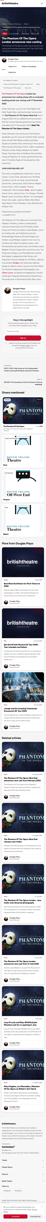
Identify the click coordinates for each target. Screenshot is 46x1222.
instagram (7, 1191)
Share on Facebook (29, 67)
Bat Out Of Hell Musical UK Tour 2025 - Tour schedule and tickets (21, 645)
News (26, 24)
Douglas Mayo (19, 288)
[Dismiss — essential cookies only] (42, 1206)
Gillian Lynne (7, 273)
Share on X (12, 67)
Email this (12, 72)
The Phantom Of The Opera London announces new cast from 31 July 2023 (21, 962)
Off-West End (9, 473)
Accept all (15, 1217)
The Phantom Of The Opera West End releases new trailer (20, 840)
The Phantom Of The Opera (13, 94)
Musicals (7, 400)
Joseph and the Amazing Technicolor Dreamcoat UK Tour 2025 (20, 709)
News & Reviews (15, 24)
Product (6, 500)
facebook (18, 1191)
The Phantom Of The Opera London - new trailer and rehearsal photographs (22, 901)
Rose (27, 190)
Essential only (35, 1217)
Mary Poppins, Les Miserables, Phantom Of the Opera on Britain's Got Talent (22, 1087)
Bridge (16, 263)
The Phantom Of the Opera (13, 426)
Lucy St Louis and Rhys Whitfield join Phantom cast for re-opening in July (20, 1023)
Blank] (5, 534)
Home (4, 24)
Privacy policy (25, 346)
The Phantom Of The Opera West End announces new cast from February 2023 (22, 779)
